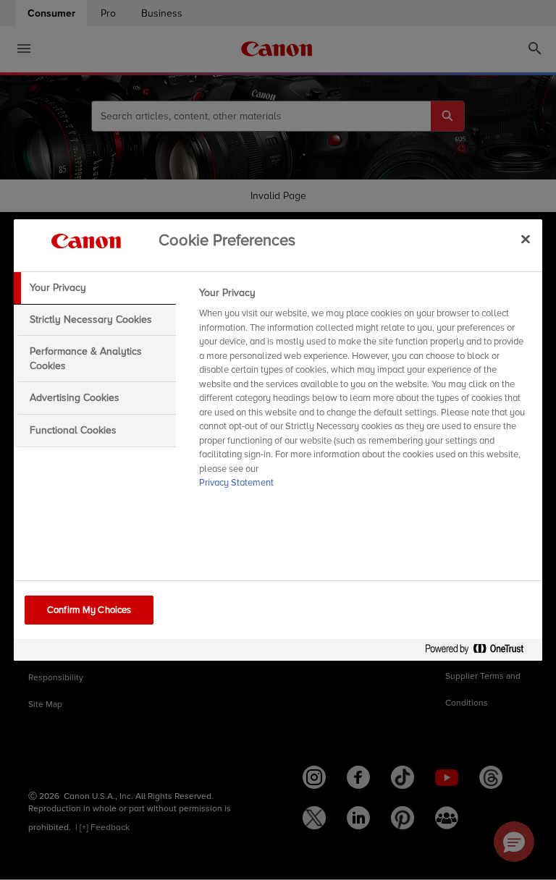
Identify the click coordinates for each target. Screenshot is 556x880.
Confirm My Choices (89, 610)
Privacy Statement (236, 482)
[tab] (95, 288)
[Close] (526, 239)
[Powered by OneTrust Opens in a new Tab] (480, 652)
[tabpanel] (364, 392)
